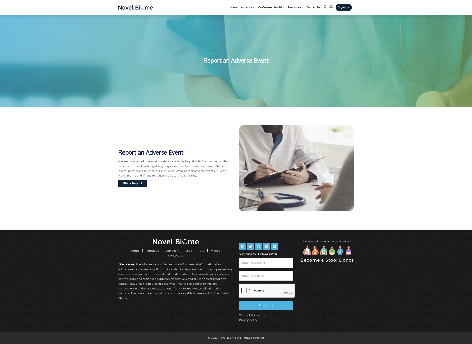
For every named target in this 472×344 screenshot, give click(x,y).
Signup (342, 7)
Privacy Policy (248, 320)
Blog (189, 250)
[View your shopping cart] (331, 6)
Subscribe (266, 305)
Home (233, 7)
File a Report (132, 183)
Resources (294, 7)
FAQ (202, 250)
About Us (246, 7)
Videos (215, 250)
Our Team (172, 250)
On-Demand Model (270, 7)
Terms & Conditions (252, 315)
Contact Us (313, 7)
